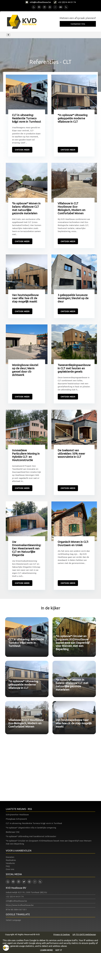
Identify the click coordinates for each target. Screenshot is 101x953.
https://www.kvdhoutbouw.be (20, 905)
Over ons (10, 869)
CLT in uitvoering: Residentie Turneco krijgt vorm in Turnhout (34, 823)
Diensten (10, 857)
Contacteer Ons (78, 24)
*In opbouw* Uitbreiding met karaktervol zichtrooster (31, 836)
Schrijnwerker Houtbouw (17, 814)
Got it (58, 950)
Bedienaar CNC (13, 832)
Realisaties (11, 860)
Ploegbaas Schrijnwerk (16, 819)
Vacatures (10, 863)
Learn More (46, 950)
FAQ (8, 866)
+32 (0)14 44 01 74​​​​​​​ (15, 896)
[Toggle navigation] (8, 35)
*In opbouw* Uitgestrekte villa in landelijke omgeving (31, 827)
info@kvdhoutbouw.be (16, 901)
